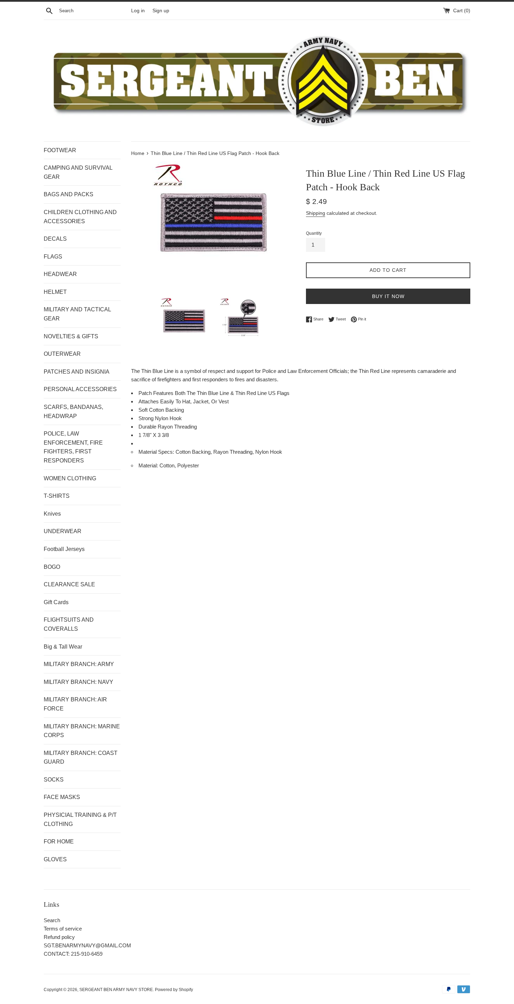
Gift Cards (56, 602)
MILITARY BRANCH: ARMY (79, 664)
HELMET (55, 292)
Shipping (315, 213)
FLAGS (53, 257)
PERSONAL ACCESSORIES (80, 389)
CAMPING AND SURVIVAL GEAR (78, 172)
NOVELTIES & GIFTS (71, 336)
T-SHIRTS (57, 496)
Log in (138, 10)
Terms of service (63, 929)
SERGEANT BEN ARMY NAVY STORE (116, 989)
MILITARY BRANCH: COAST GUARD (80, 757)
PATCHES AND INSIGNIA (76, 372)
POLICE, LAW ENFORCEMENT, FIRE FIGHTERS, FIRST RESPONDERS (73, 447)
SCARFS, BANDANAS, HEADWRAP (73, 411)
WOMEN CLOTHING (70, 478)
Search (52, 920)
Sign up (160, 10)
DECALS (55, 239)
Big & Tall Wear (63, 647)
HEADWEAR (60, 274)
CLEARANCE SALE (69, 584)
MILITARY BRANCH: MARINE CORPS (82, 730)
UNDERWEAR (62, 531)
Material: (148, 465)
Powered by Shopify (174, 989)
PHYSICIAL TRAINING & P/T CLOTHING (80, 819)
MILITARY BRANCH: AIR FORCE (75, 704)
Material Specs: (157, 452)
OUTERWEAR (62, 354)
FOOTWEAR (60, 150)
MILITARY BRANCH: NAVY (78, 682)
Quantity (314, 233)
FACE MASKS (62, 797)
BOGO (52, 567)
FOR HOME (59, 841)
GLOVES (55, 859)
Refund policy (59, 937)
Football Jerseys (64, 549)
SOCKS (54, 780)
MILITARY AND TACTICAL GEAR (77, 313)
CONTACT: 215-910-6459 (73, 954)
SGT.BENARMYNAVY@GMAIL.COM (87, 945)
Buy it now (388, 296)
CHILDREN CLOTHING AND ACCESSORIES (80, 216)
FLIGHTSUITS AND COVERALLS (69, 624)
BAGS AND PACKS (68, 194)
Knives (52, 514)
